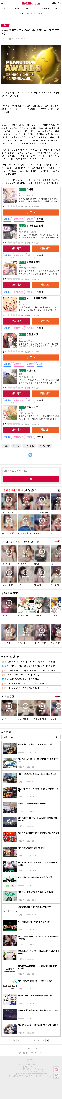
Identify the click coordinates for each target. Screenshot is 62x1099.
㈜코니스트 (31, 1060)
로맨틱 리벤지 (29, 262)
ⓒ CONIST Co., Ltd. (31, 1048)
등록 (31, 479)
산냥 (20, 338)
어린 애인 (27, 370)
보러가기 (16, 248)
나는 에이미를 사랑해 (33, 298)
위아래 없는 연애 (31, 225)
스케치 (26, 189)
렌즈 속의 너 (28, 406)
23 (20, 265)
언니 (20, 301)
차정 (20, 410)
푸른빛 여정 (28, 334)
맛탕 (20, 229)
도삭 (20, 193)
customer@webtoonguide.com (34, 1074)
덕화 (20, 374)
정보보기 (31, 212)
